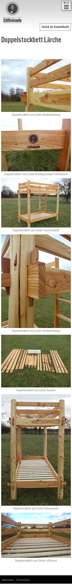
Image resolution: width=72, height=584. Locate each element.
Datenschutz (23, 580)
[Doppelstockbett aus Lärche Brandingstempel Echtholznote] (36, 169)
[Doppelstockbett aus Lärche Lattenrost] (36, 556)
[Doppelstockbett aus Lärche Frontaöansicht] (36, 225)
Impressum (7, 580)
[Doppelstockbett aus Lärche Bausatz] (36, 385)
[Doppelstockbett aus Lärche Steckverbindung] (36, 110)
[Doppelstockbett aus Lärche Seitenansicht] (36, 504)
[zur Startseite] (12, 13)
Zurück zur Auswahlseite (55, 27)
